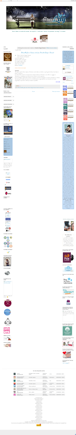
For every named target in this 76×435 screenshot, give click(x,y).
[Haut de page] (75, 434)
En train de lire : (68, 65)
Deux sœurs (67, 67)
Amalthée (20, 65)
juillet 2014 (25, 87)
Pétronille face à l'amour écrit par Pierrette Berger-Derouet (37, 52)
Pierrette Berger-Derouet (32, 87)
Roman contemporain (40, 87)
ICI (70, 56)
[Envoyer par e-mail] (22, 86)
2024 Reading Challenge (68, 76)
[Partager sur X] (25, 86)
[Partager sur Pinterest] (29, 86)
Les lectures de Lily (68, 77)
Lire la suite (58, 82)
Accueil (33, 91)
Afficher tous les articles (51, 48)
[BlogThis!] (24, 86)
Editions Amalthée (20, 87)
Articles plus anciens (56, 91)
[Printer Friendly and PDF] (18, 86)
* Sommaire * (68, 232)
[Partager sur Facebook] (27, 86)
